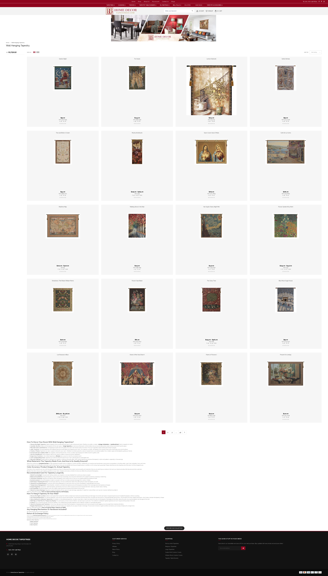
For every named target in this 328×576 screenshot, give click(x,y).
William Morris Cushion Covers (173, 555)
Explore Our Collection (174, 528)
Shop (139, 1)
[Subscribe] (243, 548)
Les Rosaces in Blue (63, 354)
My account (155, 1)
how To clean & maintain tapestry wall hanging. (55, 491)
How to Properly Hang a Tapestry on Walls (54, 507)
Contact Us (165, 1)
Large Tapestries (169, 549)
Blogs (173, 1)
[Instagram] (15, 554)
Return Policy (116, 549)
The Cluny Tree (211, 280)
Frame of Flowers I (211, 354)
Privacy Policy (116, 543)
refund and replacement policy (39, 515)
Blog (113, 552)
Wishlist (210, 11)
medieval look (115, 444)
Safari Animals (286, 59)
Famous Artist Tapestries (172, 543)
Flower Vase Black (137, 280)
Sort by (306, 52)
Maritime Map (63, 206)
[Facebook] (7, 554)
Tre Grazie (137, 59)
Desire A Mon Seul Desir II (137, 354)
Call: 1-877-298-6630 (310, 1)
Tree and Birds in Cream (63, 133)
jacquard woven (44, 463)
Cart (219, 11)
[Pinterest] (11, 554)
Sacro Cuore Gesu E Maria (211, 133)
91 (180, 432)
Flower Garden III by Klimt (285, 206)
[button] (34, 52)
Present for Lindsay (285, 354)
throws (58, 456)
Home (133, 1)
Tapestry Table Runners (171, 558)
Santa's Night (63, 59)
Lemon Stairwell (211, 59)
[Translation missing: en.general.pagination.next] (184, 432)
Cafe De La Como (286, 133)
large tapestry (67, 446)
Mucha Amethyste (137, 133)
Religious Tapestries (170, 546)
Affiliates (114, 546)
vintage (100, 444)
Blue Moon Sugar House (286, 280)
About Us (146, 1)
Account (201, 11)
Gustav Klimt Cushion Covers (173, 552)
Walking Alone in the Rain (137, 206)
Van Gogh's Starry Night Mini (211, 206)
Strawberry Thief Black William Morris (63, 280)
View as (29, 52)
